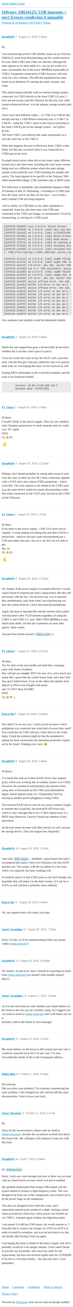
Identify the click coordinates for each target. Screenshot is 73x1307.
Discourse (21, 1302)
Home (5, 1287)
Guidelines (34, 1287)
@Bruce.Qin (43, 634)
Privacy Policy (10, 1293)
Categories (18, 1287)
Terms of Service (52, 1287)
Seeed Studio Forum (13, 3)
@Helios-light (14, 1169)
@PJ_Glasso (21, 858)
